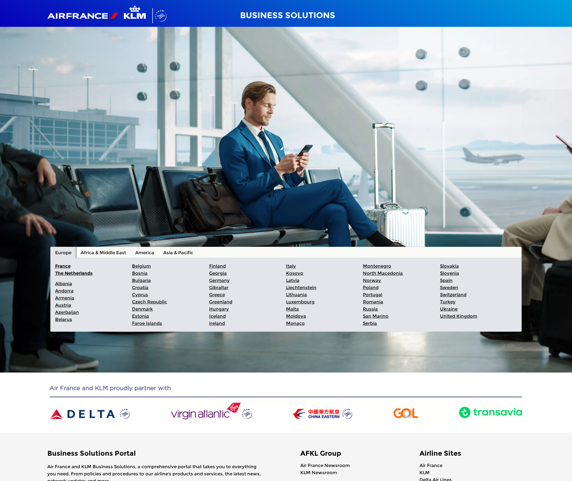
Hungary (219, 309)
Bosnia (139, 273)
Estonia (140, 316)
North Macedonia (383, 273)
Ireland (217, 323)
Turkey (448, 302)
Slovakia (449, 266)
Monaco (295, 323)
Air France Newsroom (325, 465)
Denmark (142, 309)
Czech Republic (149, 302)
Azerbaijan (67, 312)
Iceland (217, 316)
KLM (424, 472)
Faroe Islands (147, 323)
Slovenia (449, 273)
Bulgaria (141, 280)
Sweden (449, 287)
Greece (217, 294)
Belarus (63, 319)
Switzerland (453, 294)
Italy (291, 266)
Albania (63, 283)
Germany (219, 280)
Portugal (372, 294)
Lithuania (296, 294)
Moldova (296, 316)
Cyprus (140, 294)
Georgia (218, 273)
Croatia (140, 287)
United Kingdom (458, 316)
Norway (372, 280)
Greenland (220, 302)
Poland (371, 287)
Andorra (64, 291)
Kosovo (294, 273)
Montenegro (377, 266)
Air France (430, 465)
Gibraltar (219, 287)
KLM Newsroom (318, 472)
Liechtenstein (301, 287)
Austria (63, 305)
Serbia (370, 323)
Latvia (292, 280)
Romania (373, 302)
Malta (292, 309)
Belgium (141, 266)
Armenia (64, 298)
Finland (217, 266)
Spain (446, 280)
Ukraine (449, 309)
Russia (370, 309)
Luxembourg (300, 302)
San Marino (375, 316)
